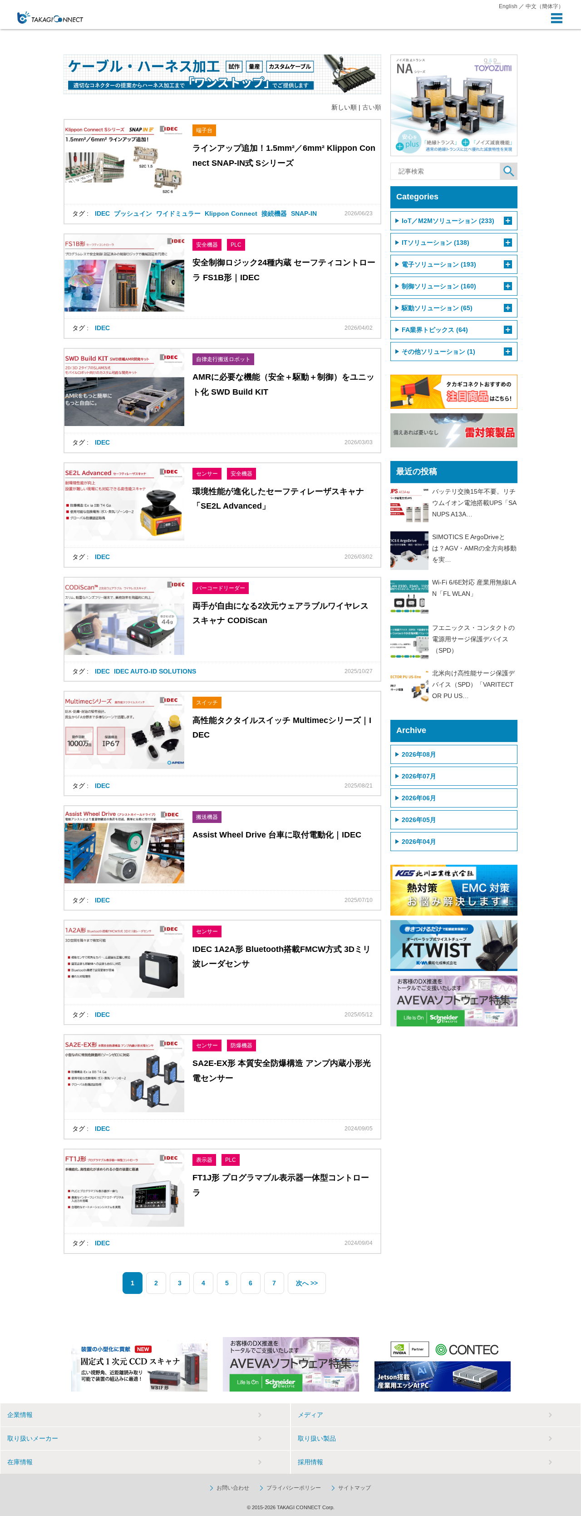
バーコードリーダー (220, 588)
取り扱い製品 (317, 1438)
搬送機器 (207, 817)
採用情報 (310, 1462)
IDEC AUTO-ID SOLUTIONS (155, 671)
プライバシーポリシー (293, 1488)
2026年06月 (419, 798)
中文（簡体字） (545, 6)
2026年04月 (419, 841)
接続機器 (274, 213)
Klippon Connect (231, 213)
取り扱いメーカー (32, 1438)
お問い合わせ (233, 1488)
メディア (310, 1414)
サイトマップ (354, 1488)
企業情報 (20, 1414)
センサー (207, 474)
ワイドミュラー (178, 213)
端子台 (204, 130)
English (508, 6)
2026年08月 (419, 754)
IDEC (102, 213)
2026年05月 (419, 819)
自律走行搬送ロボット (223, 359)
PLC (236, 245)
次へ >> (307, 1283)
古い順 (371, 107)
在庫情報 (20, 1462)
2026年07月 (419, 776)
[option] (139, 1364)
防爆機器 (241, 1045)
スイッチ (207, 702)
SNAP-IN (304, 213)
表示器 (204, 1160)
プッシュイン (133, 213)
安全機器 (207, 245)
